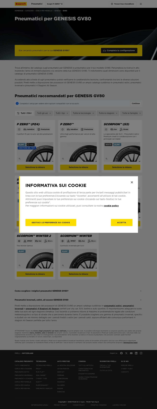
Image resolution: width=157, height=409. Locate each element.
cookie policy (111, 205)
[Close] (131, 182)
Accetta (121, 223)
